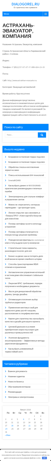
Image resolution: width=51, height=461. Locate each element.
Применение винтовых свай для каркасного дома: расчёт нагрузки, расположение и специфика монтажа (22, 310)
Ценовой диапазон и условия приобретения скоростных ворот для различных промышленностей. (21, 329)
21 (29, 425)
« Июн (7, 435)
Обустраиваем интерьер (19, 387)
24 (6, 429)
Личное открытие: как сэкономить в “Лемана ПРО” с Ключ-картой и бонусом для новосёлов (23, 216)
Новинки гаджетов (16, 376)
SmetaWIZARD (14, 180)
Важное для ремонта (17, 371)
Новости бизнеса (16, 381)
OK (44, 458)
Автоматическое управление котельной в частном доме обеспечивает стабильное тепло (25, 275)
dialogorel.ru (25, 3)
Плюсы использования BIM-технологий (26, 175)
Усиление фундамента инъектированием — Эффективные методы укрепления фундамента (25, 340)
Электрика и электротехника (21, 397)
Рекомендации (15, 392)
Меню (6, 14)
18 (12, 425)
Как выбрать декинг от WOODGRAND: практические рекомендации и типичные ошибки (23, 188)
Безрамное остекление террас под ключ (26, 157)
